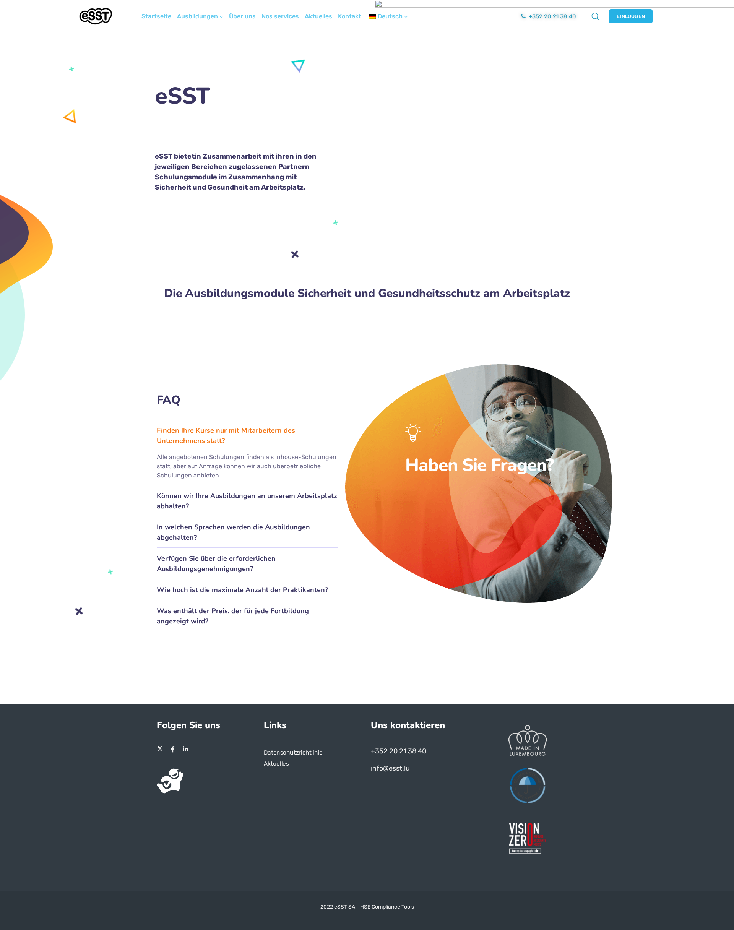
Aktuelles (318, 16)
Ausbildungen (197, 16)
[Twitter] (160, 749)
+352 (380, 751)
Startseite (156, 16)
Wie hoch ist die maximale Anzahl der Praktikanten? (242, 589)
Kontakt (349, 16)
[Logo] (95, 16)
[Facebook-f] (173, 749)
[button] (247, 435)
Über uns (242, 16)
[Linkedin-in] (186, 749)
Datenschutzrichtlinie (293, 752)
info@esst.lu (390, 768)
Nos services (280, 16)
